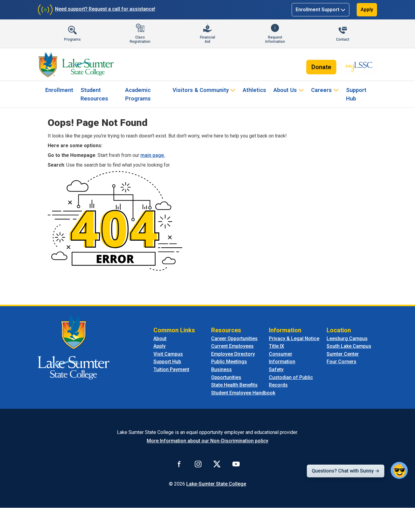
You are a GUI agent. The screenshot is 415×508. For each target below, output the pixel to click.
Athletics (254, 90)
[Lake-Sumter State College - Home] (76, 64)
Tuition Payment (171, 369)
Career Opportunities (234, 338)
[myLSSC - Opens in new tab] (359, 67)
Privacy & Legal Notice (294, 338)
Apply (367, 9)
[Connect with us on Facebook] (179, 464)
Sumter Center (343, 354)
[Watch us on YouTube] (236, 464)
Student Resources (94, 94)
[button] (399, 470)
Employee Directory (233, 354)
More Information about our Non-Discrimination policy (207, 441)
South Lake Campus (349, 346)
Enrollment (59, 90)
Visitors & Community (201, 90)
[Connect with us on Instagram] (198, 464)
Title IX (276, 346)
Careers (321, 90)
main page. (152, 155)
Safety (276, 369)
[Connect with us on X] (217, 464)
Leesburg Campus (347, 338)
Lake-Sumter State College (216, 484)
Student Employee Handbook (243, 393)
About (159, 338)
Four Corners (341, 361)
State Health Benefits (234, 385)
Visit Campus (168, 354)
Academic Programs (138, 94)
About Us (285, 90)
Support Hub (356, 94)
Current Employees (232, 346)
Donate (321, 67)
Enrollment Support (317, 9)
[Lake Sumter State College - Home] (73, 347)
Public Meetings (229, 361)
